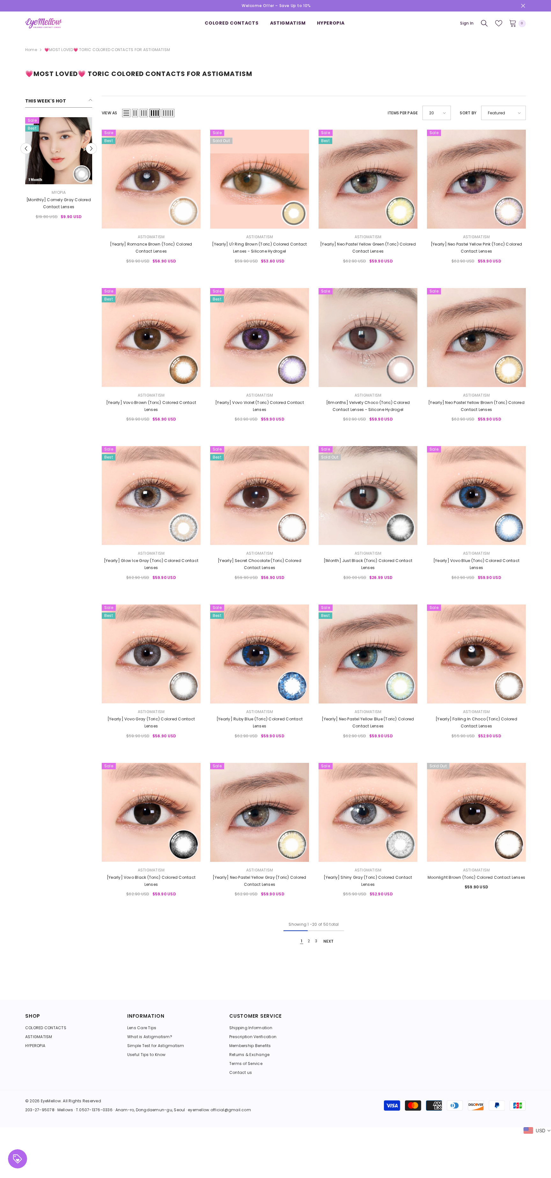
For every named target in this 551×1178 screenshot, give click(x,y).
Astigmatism (151, 236)
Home (31, 49)
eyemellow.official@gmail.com (219, 1110)
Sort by (468, 113)
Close (523, 6)
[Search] (484, 23)
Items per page (403, 113)
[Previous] (26, 148)
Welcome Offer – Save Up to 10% (276, 5)
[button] (126, 113)
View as (109, 113)
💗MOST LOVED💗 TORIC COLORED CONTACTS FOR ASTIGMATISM (107, 49)
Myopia (59, 192)
